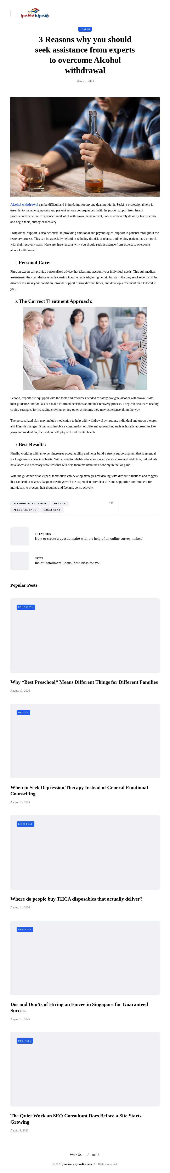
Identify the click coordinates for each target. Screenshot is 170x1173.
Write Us (75, 1154)
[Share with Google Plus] (136, 503)
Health (85, 29)
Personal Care (24, 510)
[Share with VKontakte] (151, 503)
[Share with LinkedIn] (141, 503)
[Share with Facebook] (126, 503)
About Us (93, 1154)
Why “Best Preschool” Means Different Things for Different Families (84, 682)
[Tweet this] (131, 503)
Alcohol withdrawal (30, 503)
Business (25, 929)
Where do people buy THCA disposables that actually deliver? (76, 899)
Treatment (52, 510)
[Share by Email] (157, 503)
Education (26, 607)
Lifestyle (25, 824)
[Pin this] (146, 503)
